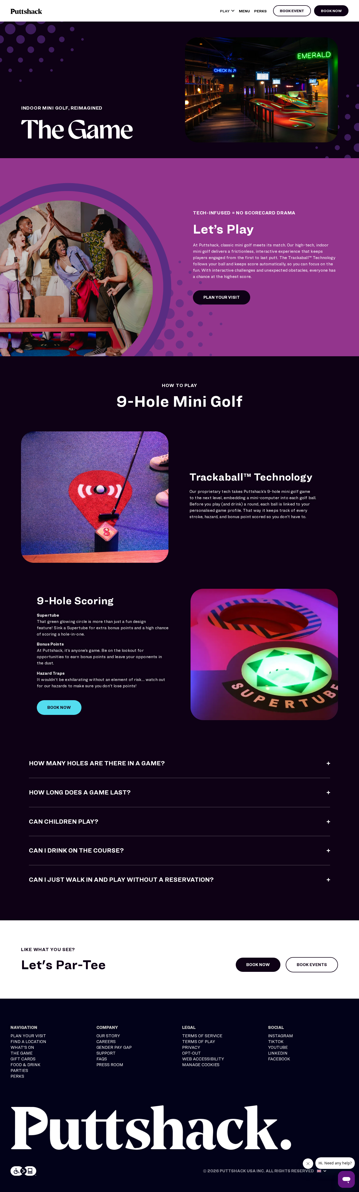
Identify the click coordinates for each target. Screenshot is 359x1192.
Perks (260, 11)
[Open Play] (233, 11)
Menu (244, 11)
